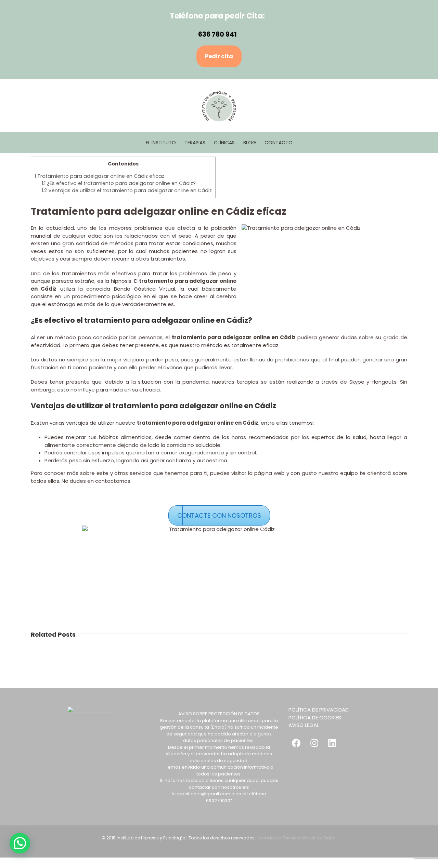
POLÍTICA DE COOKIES (314, 717)
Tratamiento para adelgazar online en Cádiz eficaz (99, 176)
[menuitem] (165, 142)
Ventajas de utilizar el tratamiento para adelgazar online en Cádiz (127, 190)
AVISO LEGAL (303, 725)
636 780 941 (217, 34)
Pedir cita (219, 56)
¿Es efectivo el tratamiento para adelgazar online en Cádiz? (119, 183)
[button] (20, 843)
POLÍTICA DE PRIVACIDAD (318, 709)
